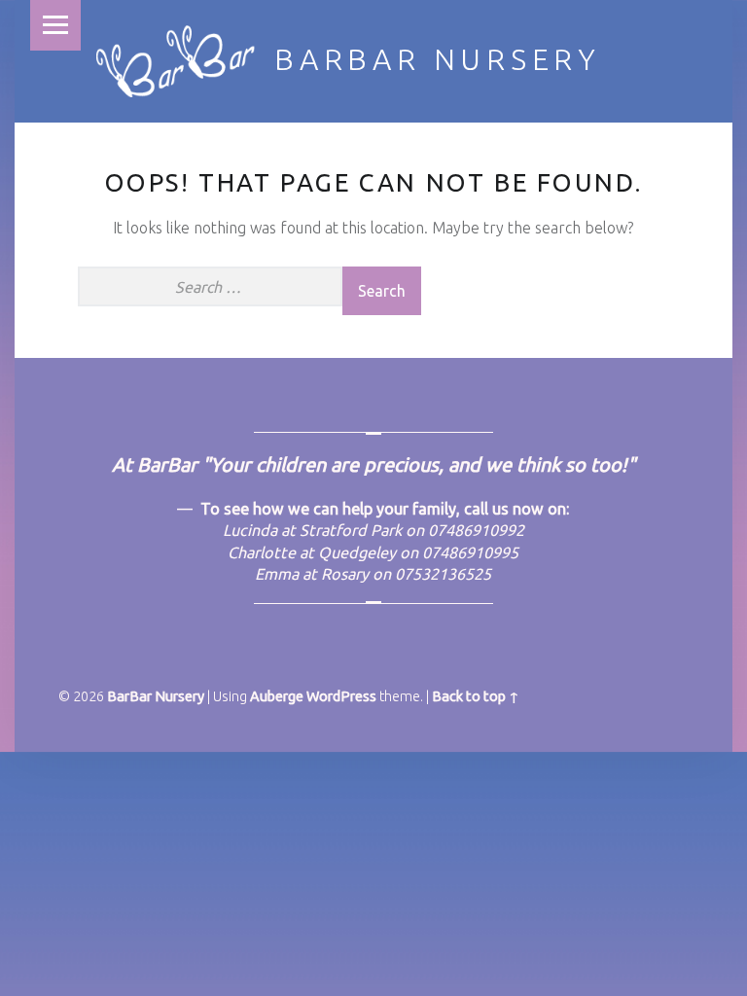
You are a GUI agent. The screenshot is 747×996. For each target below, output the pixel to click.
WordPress (341, 696)
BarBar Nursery (437, 59)
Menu (55, 25)
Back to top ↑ (475, 696)
